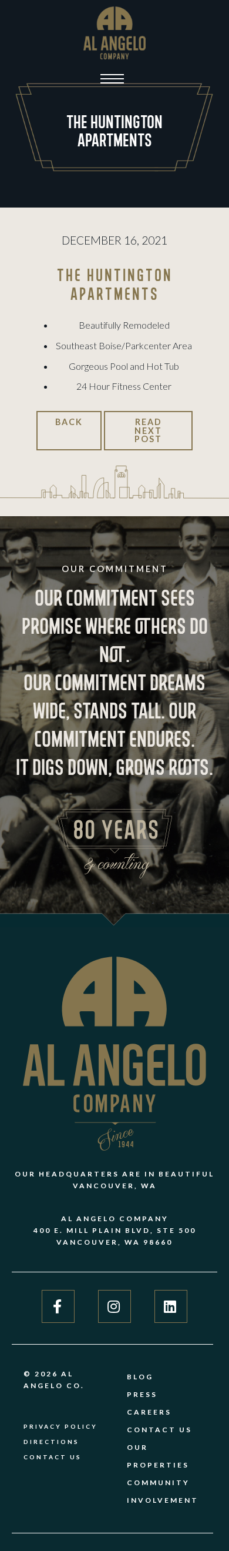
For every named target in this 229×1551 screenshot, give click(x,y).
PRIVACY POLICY (60, 1426)
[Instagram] (108, 1306)
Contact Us (52, 1456)
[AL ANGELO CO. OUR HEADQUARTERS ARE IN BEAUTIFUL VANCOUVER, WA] (114, 32)
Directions (51, 1441)
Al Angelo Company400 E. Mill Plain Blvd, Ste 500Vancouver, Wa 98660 (114, 1230)
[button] (112, 79)
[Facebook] (58, 1306)
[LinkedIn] (165, 1306)
